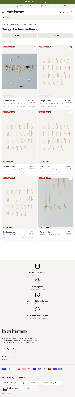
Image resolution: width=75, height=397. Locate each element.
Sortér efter (54, 35)
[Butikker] (68, 12)
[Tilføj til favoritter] (34, 47)
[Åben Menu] (3, 11)
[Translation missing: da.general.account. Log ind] (60, 12)
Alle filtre (20, 35)
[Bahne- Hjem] (32, 11)
